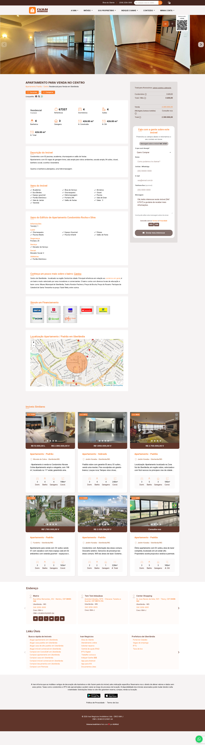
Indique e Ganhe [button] (128, 10)
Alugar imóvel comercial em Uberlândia (45, 649)
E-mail (137, 176)
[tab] (165, 24)
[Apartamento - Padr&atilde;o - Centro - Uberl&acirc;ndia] (37, 10)
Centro (46, 87)
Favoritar (33, 92)
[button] (169, 2)
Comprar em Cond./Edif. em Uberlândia (45, 652)
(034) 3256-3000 (125, 3)
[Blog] (62, 618)
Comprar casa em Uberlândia (41, 658)
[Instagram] (40, 618)
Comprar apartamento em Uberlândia (45, 655)
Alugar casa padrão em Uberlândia (43, 643)
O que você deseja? (142, 148)
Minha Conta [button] (166, 10)
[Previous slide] (4, 44)
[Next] (71, 427)
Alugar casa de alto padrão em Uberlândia (46, 646)
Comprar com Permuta (39, 667)
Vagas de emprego (141, 643)
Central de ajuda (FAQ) (90, 649)
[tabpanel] (102, 44)
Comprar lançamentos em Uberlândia (45, 664)
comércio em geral (113, 278)
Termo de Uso (113, 703)
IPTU (135, 646)
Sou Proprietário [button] (106, 10)
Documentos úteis (88, 667)
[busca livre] (160, 3)
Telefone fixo (143, 185)
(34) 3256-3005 (91, 607)
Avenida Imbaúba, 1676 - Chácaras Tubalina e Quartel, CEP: (103, 600)
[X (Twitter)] (46, 618)
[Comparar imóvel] (72, 418)
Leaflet (107, 385)
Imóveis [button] (87, 10)
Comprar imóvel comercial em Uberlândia (46, 661)
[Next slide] (201, 44)
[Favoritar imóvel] (72, 414)
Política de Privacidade (95, 703)
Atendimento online (89, 643)
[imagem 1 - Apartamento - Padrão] (50, 427)
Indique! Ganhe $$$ (89, 658)
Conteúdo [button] (148, 10)
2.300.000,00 (167, 107)
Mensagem (139, 195)
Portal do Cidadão (140, 640)
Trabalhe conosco (88, 655)
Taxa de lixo (138, 649)
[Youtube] (51, 618)
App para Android (88, 661)
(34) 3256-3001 (142, 607)
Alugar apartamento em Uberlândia (44, 640)
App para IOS (86, 664)
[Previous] (29, 427)
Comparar (49, 92)
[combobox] (154, 152)
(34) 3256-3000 (39, 607)
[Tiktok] (56, 618)
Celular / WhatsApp (142, 166)
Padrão (39, 87)
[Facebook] (35, 618)
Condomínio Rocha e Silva (81, 217)
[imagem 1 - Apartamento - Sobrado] (102, 427)
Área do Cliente (108, 3)
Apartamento (31, 87)
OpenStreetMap (118, 385)
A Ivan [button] (74, 10)
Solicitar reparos (87, 646)
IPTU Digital (86, 652)
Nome (137, 157)
